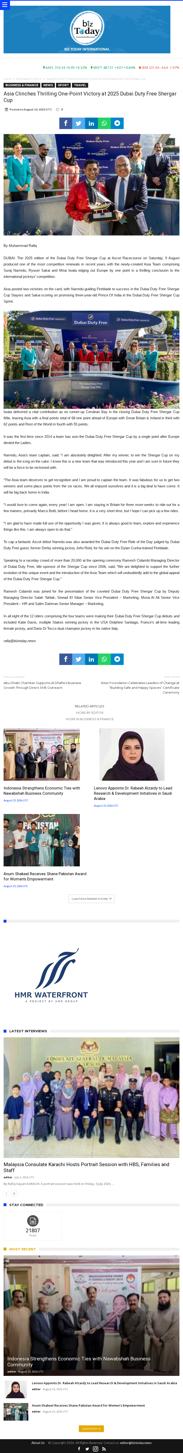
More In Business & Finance (90, 719)
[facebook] (65, 123)
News (48, 85)
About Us (38, 1409)
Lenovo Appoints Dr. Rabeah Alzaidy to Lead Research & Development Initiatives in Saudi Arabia (133, 793)
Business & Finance (28, 78)
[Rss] (104, 1415)
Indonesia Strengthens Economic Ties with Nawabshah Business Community (42, 791)
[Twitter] (87, 1415)
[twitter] (78, 123)
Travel (80, 85)
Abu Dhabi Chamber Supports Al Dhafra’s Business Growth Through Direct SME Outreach (42, 682)
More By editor (89, 712)
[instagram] (95, 1415)
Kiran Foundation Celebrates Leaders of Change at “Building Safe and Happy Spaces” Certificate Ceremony (140, 684)
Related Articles (89, 706)
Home (7, 78)
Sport (63, 85)
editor (8, 1143)
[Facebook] (79, 1415)
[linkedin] (91, 123)
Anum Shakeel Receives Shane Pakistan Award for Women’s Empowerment (45, 876)
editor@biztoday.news (136, 1409)
